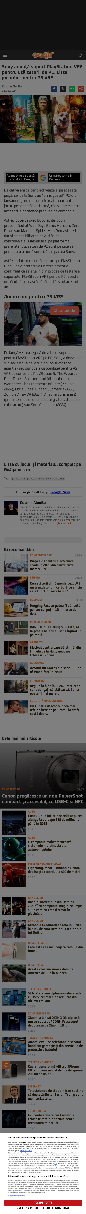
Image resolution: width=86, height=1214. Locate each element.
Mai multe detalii (26, 1151)
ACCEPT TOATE (43, 1203)
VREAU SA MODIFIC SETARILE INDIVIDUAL (43, 1208)
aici (55, 1164)
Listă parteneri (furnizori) (16, 1196)
